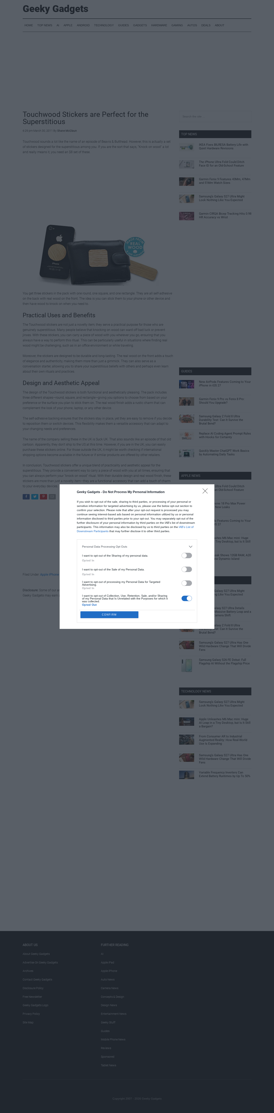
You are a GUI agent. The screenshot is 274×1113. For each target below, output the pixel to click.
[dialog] (137, 556)
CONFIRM (109, 614)
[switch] (187, 555)
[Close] (206, 492)
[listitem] (137, 547)
